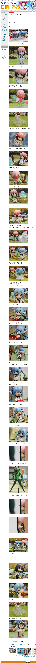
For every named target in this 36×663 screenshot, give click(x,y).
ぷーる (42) (3, 55)
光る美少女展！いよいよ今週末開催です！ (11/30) (4, 25)
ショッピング (33, 0)
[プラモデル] (20, 11)
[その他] (34, 11)
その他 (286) (3, 59)
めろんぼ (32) (3, 58)
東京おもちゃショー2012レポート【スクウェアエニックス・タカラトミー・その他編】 (20, 656)
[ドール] (26, 11)
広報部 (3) (3, 48)
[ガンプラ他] (17, 11)
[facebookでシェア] (12, 16)
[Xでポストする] (20, 16)
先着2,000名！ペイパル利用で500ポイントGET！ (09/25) (4, 34)
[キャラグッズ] (31, 11)
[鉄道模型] (23, 11)
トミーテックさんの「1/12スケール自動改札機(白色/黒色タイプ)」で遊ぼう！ (28, 656)
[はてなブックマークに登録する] (28, 16)
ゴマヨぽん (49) (4, 57)
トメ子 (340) (3, 54)
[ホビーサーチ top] (2, 11)
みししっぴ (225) (4, 56)
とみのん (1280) (4, 49)
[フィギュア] (9, 11)
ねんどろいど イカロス (12, 553)
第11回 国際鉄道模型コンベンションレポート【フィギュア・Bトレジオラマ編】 (12, 654)
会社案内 (30, 0)
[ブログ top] (6, 11)
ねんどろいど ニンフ (19, 553)
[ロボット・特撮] (13, 11)
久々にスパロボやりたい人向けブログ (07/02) (4, 44)
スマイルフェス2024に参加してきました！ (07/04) (4, 22)
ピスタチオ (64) (4, 50)
